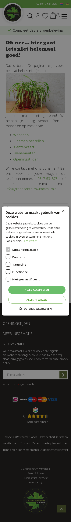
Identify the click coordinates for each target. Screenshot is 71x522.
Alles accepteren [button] (37, 289)
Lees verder (30, 241)
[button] (35, 308)
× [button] (63, 211)
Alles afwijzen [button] (37, 299)
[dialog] (35, 261)
